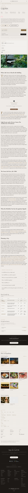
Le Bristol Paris (9, 474)
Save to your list (14, 25)
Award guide (24, 327)
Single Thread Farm (3, 471)
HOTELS (9, 470)
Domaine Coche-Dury (23, 476)
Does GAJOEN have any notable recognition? (9, 274)
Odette (1, 474)
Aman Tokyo (9, 473)
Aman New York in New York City (16, 264)
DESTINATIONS (3, 478)
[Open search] (1, 1)
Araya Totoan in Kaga (12, 200)
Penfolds (22, 475)
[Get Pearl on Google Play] (16, 461)
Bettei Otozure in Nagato (14, 232)
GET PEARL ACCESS (14, 457)
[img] (2, 17)
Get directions (3, 50)
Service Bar (15, 472)
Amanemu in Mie (11, 162)
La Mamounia (9, 472)
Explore (22, 479)
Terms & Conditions (23, 486)
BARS (15, 470)
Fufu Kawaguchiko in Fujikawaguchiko (17, 256)
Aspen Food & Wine (16, 479)
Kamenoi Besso (3, 305)
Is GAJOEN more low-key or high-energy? (8, 272)
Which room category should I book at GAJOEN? (9, 277)
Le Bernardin (2, 472)
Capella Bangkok (9, 471)
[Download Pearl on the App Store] (11, 461)
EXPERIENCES (16, 478)
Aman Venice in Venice (5, 264)
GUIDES (9, 478)
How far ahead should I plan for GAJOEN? (8, 285)
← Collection (3, 5)
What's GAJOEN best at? (5, 282)
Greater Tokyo (2, 479)
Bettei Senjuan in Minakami (14, 259)
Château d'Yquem (23, 471)
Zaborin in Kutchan (12, 198)
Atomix (1, 473)
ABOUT (22, 478)
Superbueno (15, 473)
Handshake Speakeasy (16, 471)
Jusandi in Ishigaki (22, 259)
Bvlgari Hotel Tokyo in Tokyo (13, 114)
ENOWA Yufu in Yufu (4, 166)
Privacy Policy (22, 485)
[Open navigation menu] (26, 1)
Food (8, 479)
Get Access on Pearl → (14, 109)
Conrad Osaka (2, 308)
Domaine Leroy (22, 474)
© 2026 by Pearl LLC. (14, 489)
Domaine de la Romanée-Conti (24, 473)
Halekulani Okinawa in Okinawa (6, 260)
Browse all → (25, 356)
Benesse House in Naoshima (18, 260)
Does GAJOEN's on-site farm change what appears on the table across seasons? (12, 288)
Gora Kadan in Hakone (18, 162)
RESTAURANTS (2, 470)
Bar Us (15, 474)
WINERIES (22, 470)
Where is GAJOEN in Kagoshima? (7, 280)
